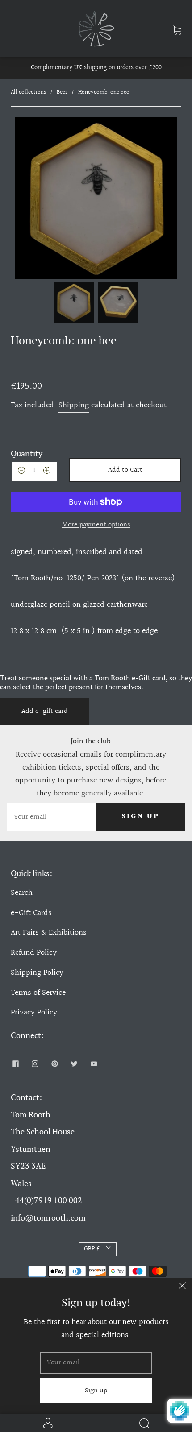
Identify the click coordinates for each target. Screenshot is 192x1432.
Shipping (73, 405)
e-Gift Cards (31, 912)
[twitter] (74, 1064)
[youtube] (94, 1064)
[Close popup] (182, 1287)
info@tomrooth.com (48, 1217)
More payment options (96, 524)
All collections (28, 92)
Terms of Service (38, 992)
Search (22, 892)
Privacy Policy (34, 1012)
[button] (28, 198)
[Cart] (177, 28)
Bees (62, 92)
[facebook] (15, 1064)
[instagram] (35, 1064)
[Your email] (51, 817)
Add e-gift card (44, 711)
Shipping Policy (37, 972)
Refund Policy (34, 952)
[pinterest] (54, 1064)
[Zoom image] (96, 198)
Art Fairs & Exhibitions (49, 932)
